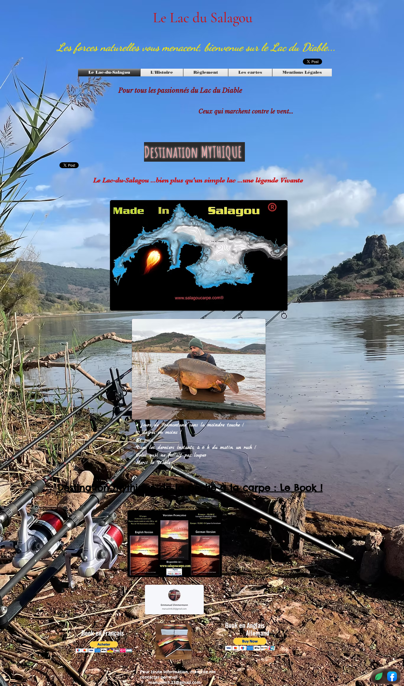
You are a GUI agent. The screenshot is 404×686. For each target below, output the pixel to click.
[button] (103, 647)
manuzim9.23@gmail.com (174, 682)
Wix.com (208, 654)
